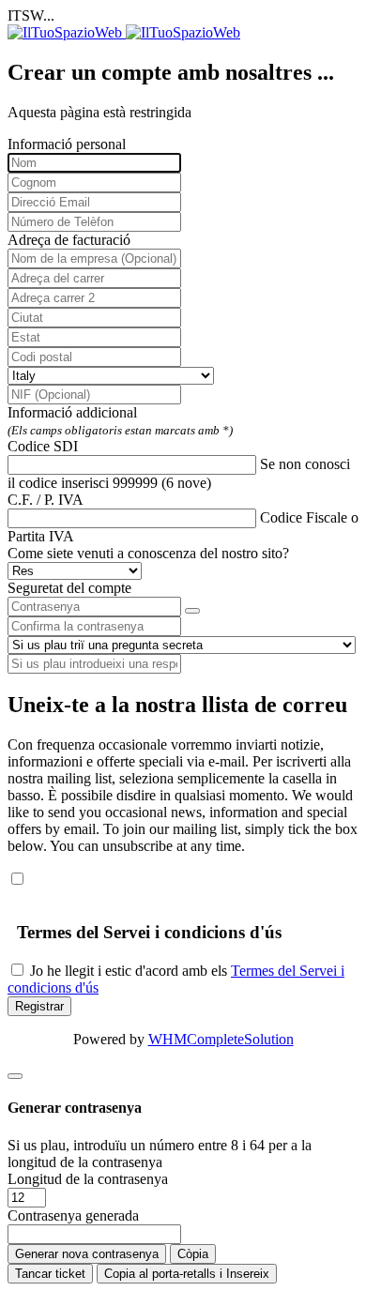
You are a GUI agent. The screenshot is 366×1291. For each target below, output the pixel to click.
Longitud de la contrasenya (88, 1179)
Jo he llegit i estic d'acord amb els (128, 971)
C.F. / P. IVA (46, 500)
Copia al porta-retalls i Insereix (186, 1274)
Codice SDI (43, 446)
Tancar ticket (50, 1274)
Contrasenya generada (73, 1215)
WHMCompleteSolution (221, 1039)
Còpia (192, 1254)
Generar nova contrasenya (87, 1254)
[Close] (15, 1076)
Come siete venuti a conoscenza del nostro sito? (148, 553)
